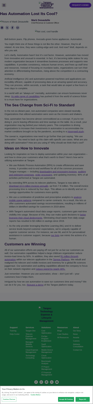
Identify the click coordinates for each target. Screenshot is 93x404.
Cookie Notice (35, 395)
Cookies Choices (9, 399)
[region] (46, 395)
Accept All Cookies (66, 399)
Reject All (82, 399)
